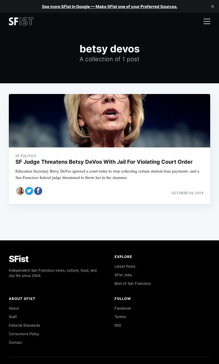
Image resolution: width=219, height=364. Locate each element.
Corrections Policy (24, 334)
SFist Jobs (123, 275)
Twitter (120, 317)
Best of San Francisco (133, 283)
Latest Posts (125, 266)
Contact (15, 342)
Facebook (123, 308)
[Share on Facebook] (38, 190)
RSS (118, 325)
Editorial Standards (24, 325)
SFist (19, 259)
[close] (212, 6)
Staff (13, 317)
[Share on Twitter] (29, 190)
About (14, 308)
